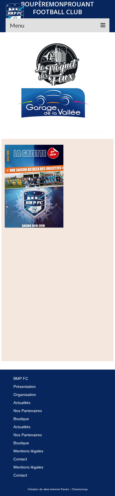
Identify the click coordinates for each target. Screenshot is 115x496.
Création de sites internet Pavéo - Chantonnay (58, 489)
